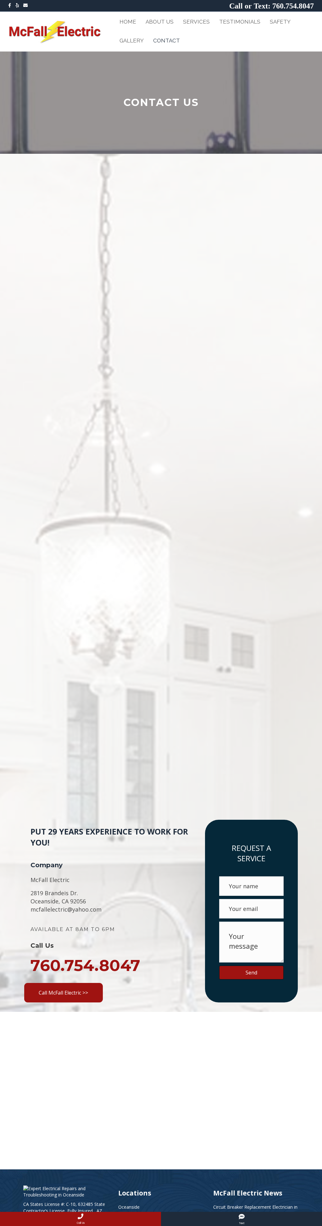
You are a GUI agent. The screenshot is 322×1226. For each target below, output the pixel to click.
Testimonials (239, 22)
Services (196, 22)
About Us (160, 22)
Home (127, 22)
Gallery (131, 40)
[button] (63, 992)
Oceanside (129, 1207)
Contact (166, 40)
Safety (280, 22)
